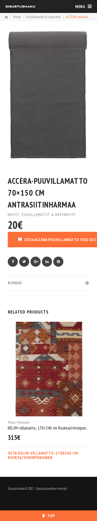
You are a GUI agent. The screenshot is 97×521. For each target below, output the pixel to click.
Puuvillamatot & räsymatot (43, 16)
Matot (17, 16)
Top (51, 515)
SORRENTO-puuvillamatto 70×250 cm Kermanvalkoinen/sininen (48, 428)
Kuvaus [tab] (15, 282)
